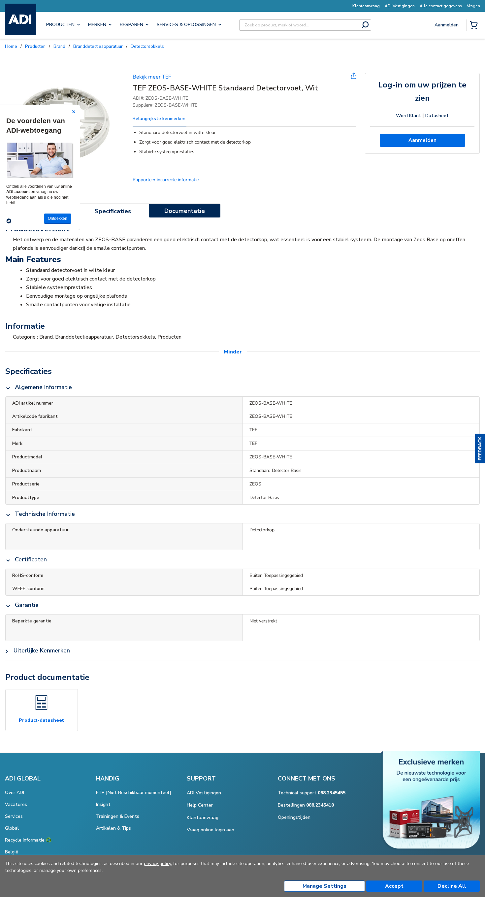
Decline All (451, 886)
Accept (394, 886)
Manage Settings (324, 886)
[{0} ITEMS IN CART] (475, 25)
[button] (480, 448)
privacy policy (157, 863)
